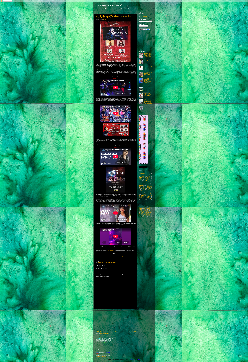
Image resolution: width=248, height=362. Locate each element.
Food (144, 188)
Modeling (144, 206)
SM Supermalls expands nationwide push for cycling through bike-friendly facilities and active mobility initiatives (148, 101)
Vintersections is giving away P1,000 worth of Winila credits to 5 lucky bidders (148, 67)
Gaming (140, 216)
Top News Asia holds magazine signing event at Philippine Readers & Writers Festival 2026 (148, 55)
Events (142, 187)
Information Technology (145, 214)
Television (150, 188)
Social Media (148, 212)
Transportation (149, 211)
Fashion (140, 197)
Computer (142, 212)
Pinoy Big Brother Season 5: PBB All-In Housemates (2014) (147, 94)
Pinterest (117, 256)
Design (142, 196)
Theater (140, 180)
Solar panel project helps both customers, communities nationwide (148, 107)
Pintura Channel (108, 352)
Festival (147, 178)
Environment (141, 195)
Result (147, 192)
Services (144, 209)
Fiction (140, 209)
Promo (140, 192)
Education (141, 185)
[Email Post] (98, 261)
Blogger (139, 359)
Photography (141, 200)
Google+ (113, 256)
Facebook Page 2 (121, 254)
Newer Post (98, 331)
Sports (142, 176)
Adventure (145, 201)
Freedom (150, 201)
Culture (140, 178)
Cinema (140, 177)
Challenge (146, 213)
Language (142, 199)
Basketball (140, 208)
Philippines (142, 172)
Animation (140, 210)
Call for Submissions (145, 190)
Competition (147, 177)
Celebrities (150, 189)
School (148, 197)
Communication (142, 193)
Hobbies (140, 198)
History (147, 185)
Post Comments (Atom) (104, 333)
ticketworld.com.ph (111, 250)
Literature (140, 179)
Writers (140, 186)
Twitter (107, 254)
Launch (146, 198)
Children (148, 196)
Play (149, 209)
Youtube (108, 256)
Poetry (140, 206)
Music (115, 262)
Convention (150, 218)
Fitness (140, 184)
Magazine (140, 215)
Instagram (122, 256)
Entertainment (106, 262)
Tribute (143, 217)
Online (151, 210)
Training (147, 217)
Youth (151, 198)
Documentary (147, 215)
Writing (147, 179)
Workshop (145, 194)
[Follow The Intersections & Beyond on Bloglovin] (144, 30)
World (143, 189)
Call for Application (147, 208)
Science (140, 201)
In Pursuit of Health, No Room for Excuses (148, 60)
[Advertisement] (115, 320)
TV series (145, 216)
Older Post (133, 331)
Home (116, 331)
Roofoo (132, 359)
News (139, 217)
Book (140, 188)
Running (148, 187)
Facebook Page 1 (113, 254)
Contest (149, 206)
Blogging (146, 210)
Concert (102, 262)
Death (151, 213)
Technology (147, 180)
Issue (150, 207)
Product (140, 181)
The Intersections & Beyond (108, 5)
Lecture (149, 199)
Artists (99, 262)
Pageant (150, 193)
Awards (140, 183)
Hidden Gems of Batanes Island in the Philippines (147, 88)
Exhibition (147, 183)
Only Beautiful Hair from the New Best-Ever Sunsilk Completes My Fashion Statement (148, 74)
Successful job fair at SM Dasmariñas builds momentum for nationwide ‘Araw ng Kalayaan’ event (148, 80)
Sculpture (140, 213)
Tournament (145, 218)
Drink (139, 207)
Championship (142, 211)
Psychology (150, 195)
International (111, 262)
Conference (144, 207)
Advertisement (149, 186)
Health (147, 184)
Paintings (148, 200)
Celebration (147, 181)
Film (151, 175)
